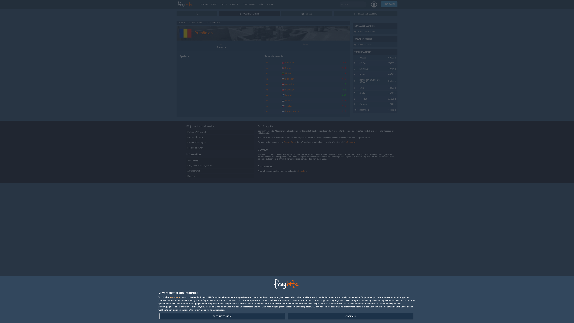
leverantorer (175, 297)
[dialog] (287, 299)
